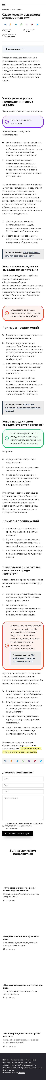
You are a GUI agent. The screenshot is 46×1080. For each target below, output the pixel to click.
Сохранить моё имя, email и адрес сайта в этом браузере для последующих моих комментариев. (24, 825)
